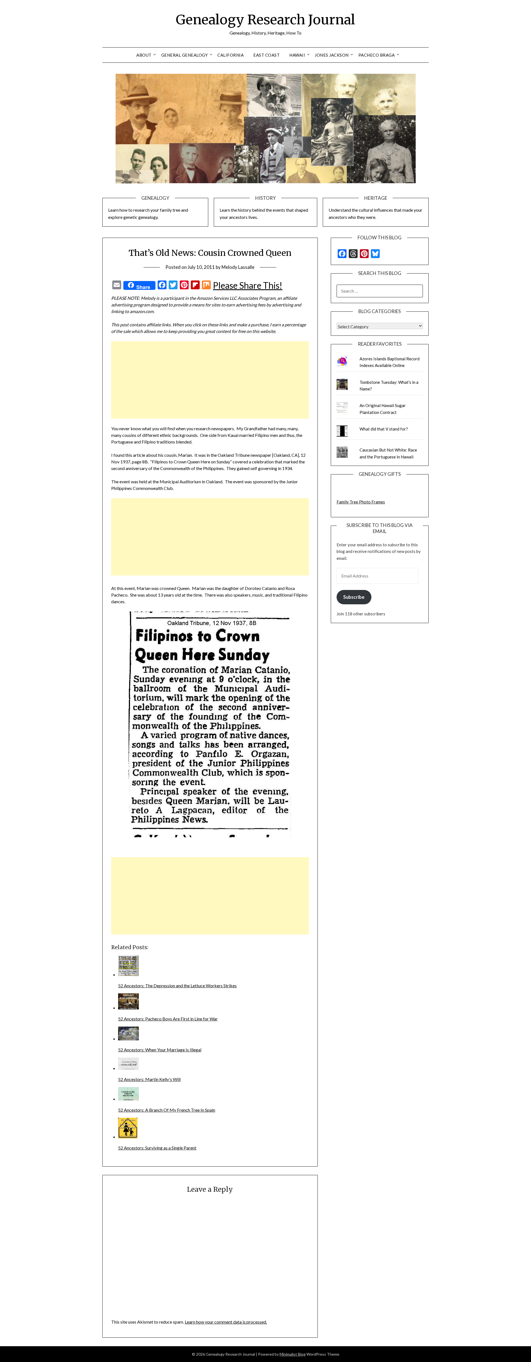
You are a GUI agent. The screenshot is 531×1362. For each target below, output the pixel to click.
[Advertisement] (210, 380)
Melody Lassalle (238, 267)
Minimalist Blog (293, 1354)
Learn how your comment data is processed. (226, 1321)
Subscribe (354, 597)
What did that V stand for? (384, 428)
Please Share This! (247, 285)
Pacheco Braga (376, 55)
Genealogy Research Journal (265, 19)
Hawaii (297, 55)
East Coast (266, 55)
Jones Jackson (332, 55)
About (144, 55)
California (230, 55)
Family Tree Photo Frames (361, 501)
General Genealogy (184, 55)
